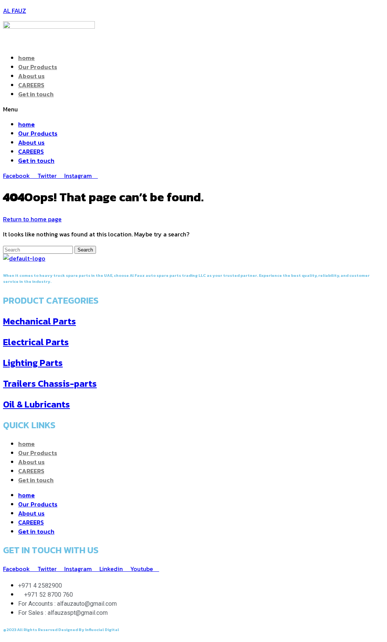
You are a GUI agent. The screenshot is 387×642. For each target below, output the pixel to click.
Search (85, 250)
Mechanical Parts (39, 321)
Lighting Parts (33, 362)
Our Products (37, 66)
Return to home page (32, 219)
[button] (193, 109)
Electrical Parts (36, 342)
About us (31, 75)
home (26, 57)
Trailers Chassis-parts (50, 383)
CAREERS (31, 85)
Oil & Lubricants (36, 404)
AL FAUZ (14, 10)
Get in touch (36, 94)
